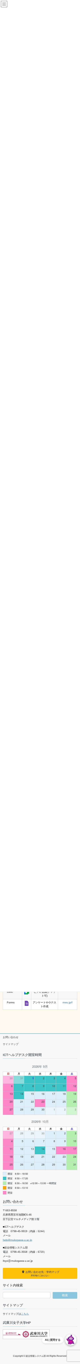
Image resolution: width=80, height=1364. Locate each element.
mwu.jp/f (67, 1002)
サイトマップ (10, 1044)
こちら (25, 1313)
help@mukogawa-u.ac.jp (17, 1239)
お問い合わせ (10, 1037)
